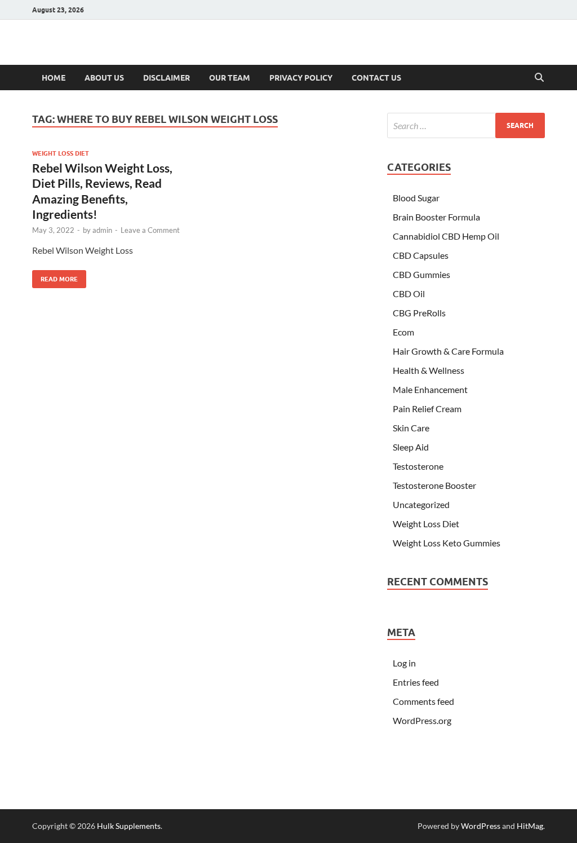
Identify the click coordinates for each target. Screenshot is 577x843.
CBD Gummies (421, 274)
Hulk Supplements (129, 826)
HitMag (530, 826)
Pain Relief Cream (427, 408)
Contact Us (376, 77)
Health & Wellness (428, 370)
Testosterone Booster (434, 485)
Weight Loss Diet (60, 153)
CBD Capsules (421, 255)
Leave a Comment (150, 230)
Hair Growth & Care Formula (448, 351)
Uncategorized (421, 504)
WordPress (480, 826)
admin (102, 230)
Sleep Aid (411, 447)
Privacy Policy (300, 77)
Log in (404, 662)
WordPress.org (422, 720)
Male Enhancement (430, 389)
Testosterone (418, 466)
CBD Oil (409, 293)
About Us (104, 77)
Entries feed (416, 682)
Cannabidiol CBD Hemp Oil (446, 236)
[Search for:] (466, 125)
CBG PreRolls (419, 312)
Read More (55, 276)
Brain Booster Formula (436, 216)
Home (53, 77)
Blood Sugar (416, 197)
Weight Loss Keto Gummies (446, 542)
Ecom (403, 331)
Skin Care (411, 427)
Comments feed (423, 701)
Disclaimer (166, 77)
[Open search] (539, 78)
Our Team (229, 77)
